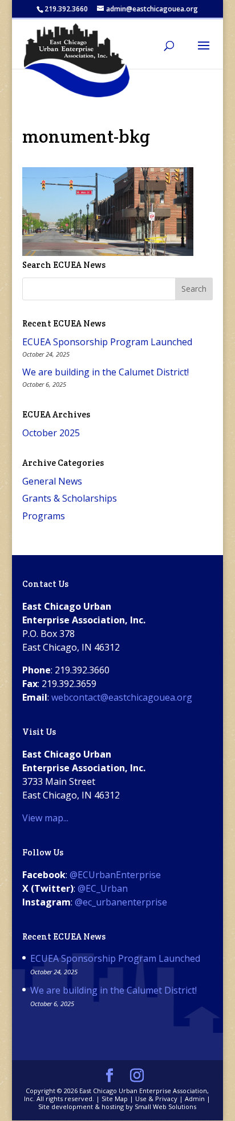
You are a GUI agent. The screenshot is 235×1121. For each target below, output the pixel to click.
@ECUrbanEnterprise (115, 874)
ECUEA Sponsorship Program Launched (107, 342)
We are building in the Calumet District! (105, 372)
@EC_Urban (103, 888)
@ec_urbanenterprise (121, 902)
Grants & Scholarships (69, 498)
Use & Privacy (156, 1098)
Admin (195, 1098)
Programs (43, 516)
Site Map (115, 1098)
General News (52, 481)
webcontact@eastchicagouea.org (121, 697)
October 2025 (51, 433)
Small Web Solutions (165, 1106)
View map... (45, 818)
